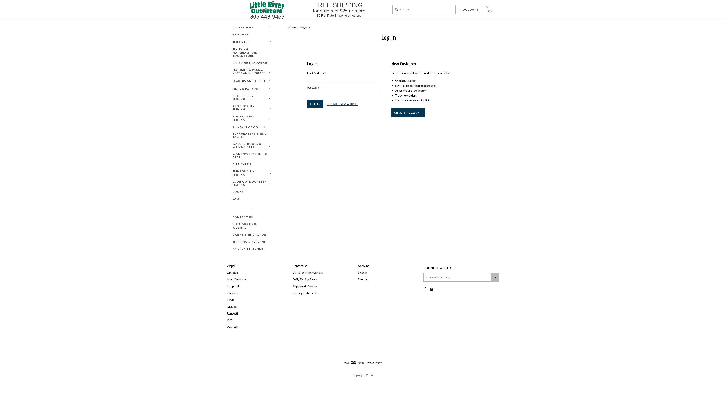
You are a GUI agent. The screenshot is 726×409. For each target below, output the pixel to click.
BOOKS (238, 191)
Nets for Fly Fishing (243, 97)
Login (303, 27)
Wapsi (231, 266)
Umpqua (232, 272)
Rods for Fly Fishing (243, 118)
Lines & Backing (246, 89)
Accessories (243, 27)
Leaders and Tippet (249, 81)
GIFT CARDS (242, 164)
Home (291, 27)
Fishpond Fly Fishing (244, 173)
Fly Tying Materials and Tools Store (245, 52)
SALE (236, 198)
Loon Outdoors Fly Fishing (249, 183)
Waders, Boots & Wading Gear (247, 145)
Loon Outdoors (237, 279)
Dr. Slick (232, 306)
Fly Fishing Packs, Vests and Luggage (249, 71)
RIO (229, 320)
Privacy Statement (249, 248)
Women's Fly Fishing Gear (250, 155)
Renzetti (232, 313)
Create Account (408, 112)
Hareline (232, 293)
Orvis (230, 299)
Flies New (241, 42)
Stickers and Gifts (249, 126)
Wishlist (363, 272)
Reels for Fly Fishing (244, 108)
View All (232, 327)
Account (471, 9)
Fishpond (233, 286)
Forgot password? (342, 103)
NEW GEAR (241, 34)
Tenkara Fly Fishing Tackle (250, 135)
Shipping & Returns (249, 241)
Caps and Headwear (250, 62)
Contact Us (243, 217)
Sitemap (363, 279)
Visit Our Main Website (245, 226)
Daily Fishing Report (250, 234)
